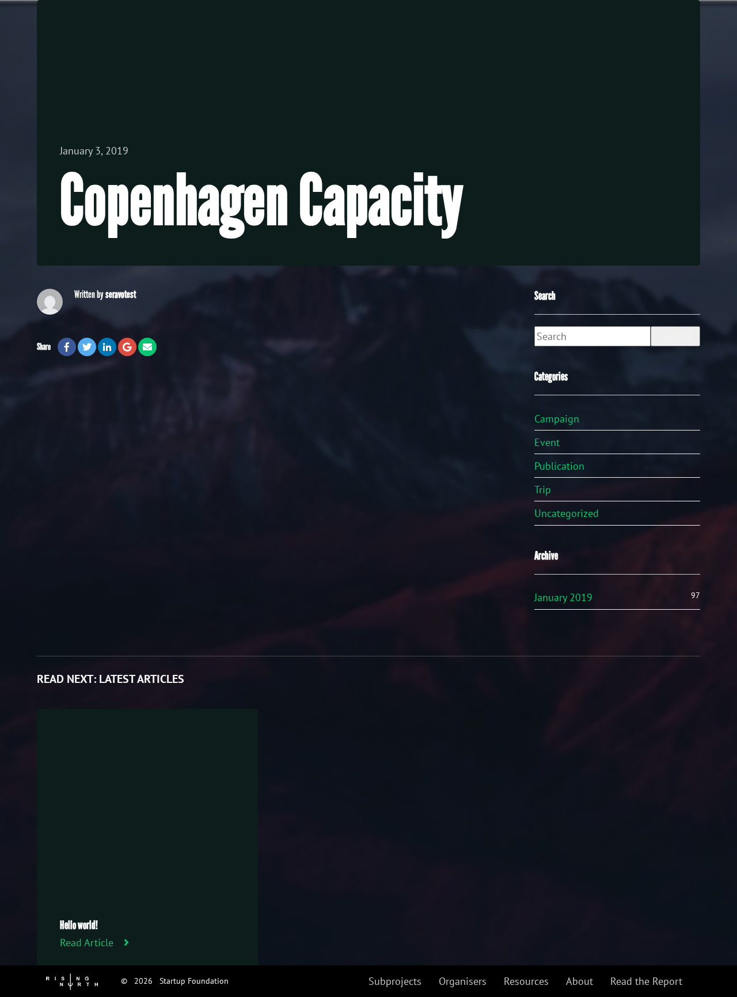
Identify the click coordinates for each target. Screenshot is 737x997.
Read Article (86, 942)
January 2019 (563, 597)
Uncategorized (566, 513)
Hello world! (79, 925)
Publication (559, 466)
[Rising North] (72, 980)
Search (675, 336)
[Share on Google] (127, 347)
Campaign (556, 418)
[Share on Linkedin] (107, 347)
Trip (542, 489)
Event (547, 442)
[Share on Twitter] (87, 347)
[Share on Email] (147, 347)
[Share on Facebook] (67, 347)
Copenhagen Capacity (261, 201)
